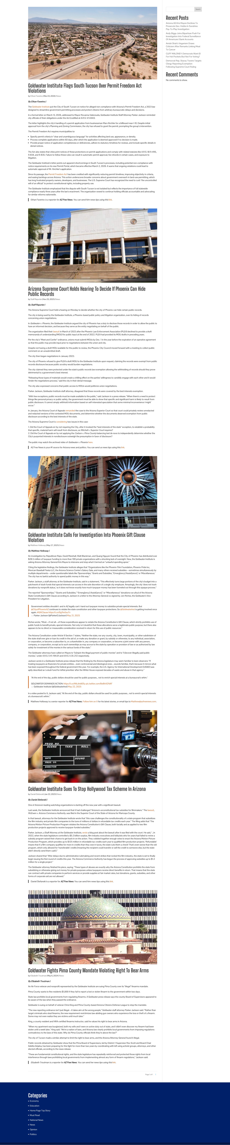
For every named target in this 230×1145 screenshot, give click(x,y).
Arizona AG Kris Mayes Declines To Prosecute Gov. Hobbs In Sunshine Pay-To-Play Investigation (182, 26)
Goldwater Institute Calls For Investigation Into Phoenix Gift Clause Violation (86, 537)
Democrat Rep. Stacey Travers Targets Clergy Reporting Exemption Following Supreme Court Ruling (183, 63)
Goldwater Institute (41, 106)
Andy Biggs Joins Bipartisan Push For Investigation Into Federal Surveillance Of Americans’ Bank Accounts (183, 36)
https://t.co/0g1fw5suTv (59, 612)
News (58, 96)
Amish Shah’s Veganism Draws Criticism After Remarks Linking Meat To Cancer (183, 46)
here (90, 442)
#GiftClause (42, 612)
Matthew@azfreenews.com (143, 701)
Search (198, 9)
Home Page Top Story (40, 1110)
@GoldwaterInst (127, 609)
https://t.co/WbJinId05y (74, 683)
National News (36, 1120)
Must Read (35, 1115)
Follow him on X (90, 701)
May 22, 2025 (74, 686)
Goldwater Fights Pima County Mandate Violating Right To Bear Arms (88, 970)
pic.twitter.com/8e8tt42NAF (99, 683)
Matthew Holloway (38, 545)
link (110, 199)
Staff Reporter (36, 299)
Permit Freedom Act (57, 174)
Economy (34, 1101)
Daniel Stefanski (37, 794)
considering (61, 421)
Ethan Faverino (37, 96)
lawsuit (56, 331)
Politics (33, 1134)
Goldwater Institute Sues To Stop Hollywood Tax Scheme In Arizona (87, 789)
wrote (85, 832)
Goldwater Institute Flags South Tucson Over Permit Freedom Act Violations (84, 88)
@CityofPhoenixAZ (40, 609)
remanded (70, 410)
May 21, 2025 (73, 615)
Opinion (33, 1129)
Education (34, 1105)
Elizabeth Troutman (38, 975)
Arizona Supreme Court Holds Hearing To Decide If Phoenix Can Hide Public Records (86, 291)
